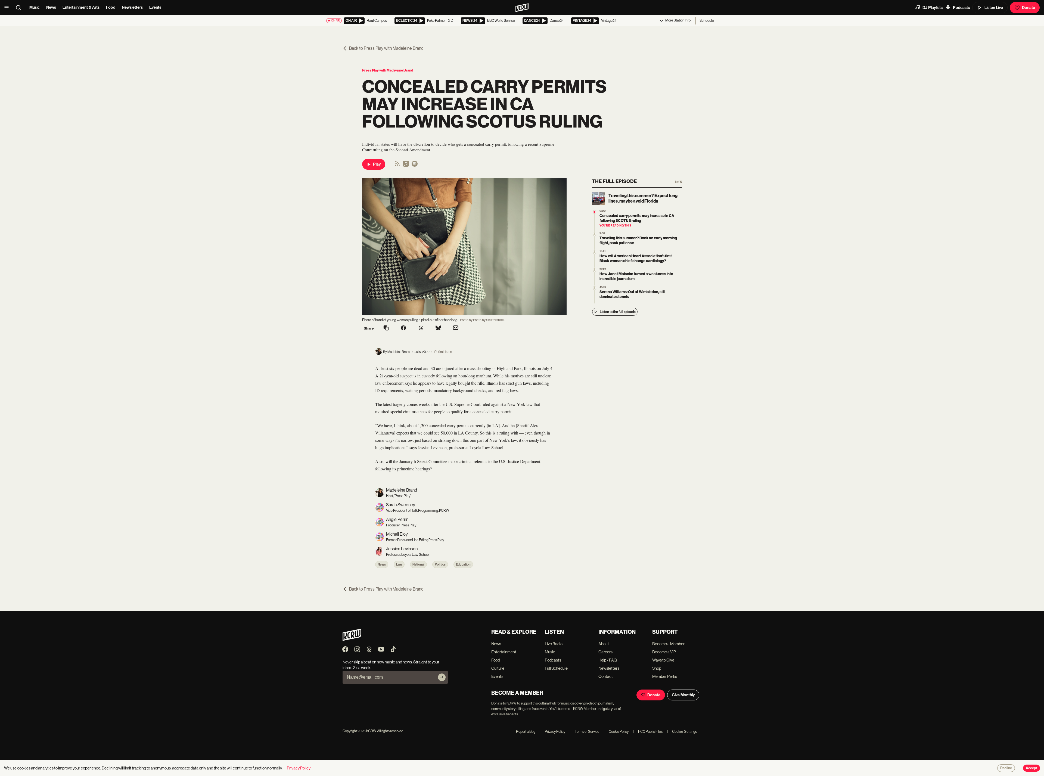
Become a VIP (664, 652)
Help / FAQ (607, 660)
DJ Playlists (932, 7)
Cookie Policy (616, 732)
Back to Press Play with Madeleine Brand (386, 48)
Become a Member (668, 643)
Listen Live (993, 7)
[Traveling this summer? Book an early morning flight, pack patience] (594, 234)
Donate (1028, 7)
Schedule (707, 20)
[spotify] (414, 165)
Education (463, 564)
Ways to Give (663, 660)
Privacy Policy (552, 732)
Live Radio (554, 643)
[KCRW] (352, 639)
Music (34, 7)
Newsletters (132, 7)
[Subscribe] (442, 677)
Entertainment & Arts (81, 7)
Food (110, 7)
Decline (1006, 768)
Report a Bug (525, 732)
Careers (605, 652)
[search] (20, 8)
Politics (440, 564)
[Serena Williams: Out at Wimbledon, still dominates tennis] (594, 288)
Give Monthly (683, 695)
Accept (1031, 768)
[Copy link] (386, 328)
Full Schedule (556, 668)
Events (155, 7)
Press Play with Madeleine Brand (387, 70)
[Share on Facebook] (403, 328)
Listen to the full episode (618, 312)
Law (399, 564)
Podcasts (961, 7)
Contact (605, 676)
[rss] (397, 165)
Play (377, 164)
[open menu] (8, 8)
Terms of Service (584, 732)
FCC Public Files (648, 732)
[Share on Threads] (421, 328)
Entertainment (503, 652)
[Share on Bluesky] (438, 328)
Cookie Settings (684, 732)
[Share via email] (455, 328)
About (603, 643)
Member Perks (664, 676)
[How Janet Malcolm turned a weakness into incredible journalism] (594, 270)
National (418, 564)
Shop (656, 668)
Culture (497, 668)
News (51, 7)
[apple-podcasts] (406, 165)
